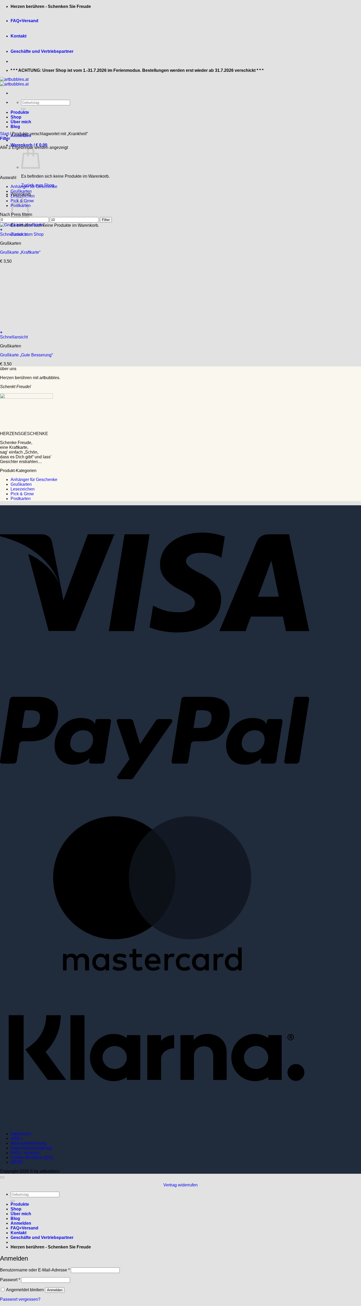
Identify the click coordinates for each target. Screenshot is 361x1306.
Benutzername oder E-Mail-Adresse (35, 1270)
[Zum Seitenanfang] (2, 1177)
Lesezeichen (23, 196)
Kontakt (18, 36)
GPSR (17, 1162)
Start (4, 133)
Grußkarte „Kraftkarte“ (20, 252)
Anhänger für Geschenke (34, 186)
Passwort (10, 1279)
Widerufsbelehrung (28, 1143)
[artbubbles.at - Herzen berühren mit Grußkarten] (14, 81)
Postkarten (21, 498)
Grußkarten (21, 191)
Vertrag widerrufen (180, 1185)
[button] (5, 138)
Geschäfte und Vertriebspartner (42, 51)
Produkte (20, 112)
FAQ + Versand (25, 1153)
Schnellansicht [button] (14, 234)
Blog (15, 126)
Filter (106, 220)
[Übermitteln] (23, 109)
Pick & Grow (22, 494)
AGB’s (17, 1138)
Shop (16, 117)
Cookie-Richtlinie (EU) (32, 1157)
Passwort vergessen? (20, 1299)
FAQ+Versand (24, 20)
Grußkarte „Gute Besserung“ (26, 355)
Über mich (21, 122)
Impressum (21, 1133)
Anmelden (54, 1290)
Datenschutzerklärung (31, 1148)
